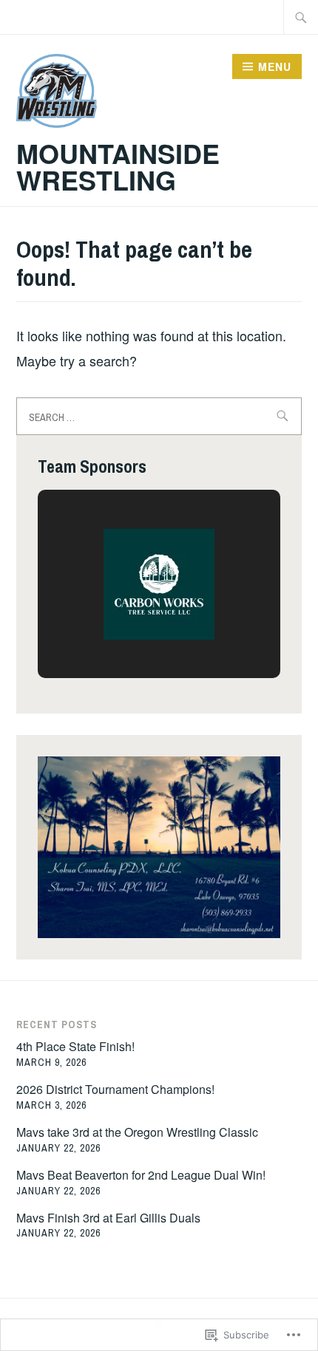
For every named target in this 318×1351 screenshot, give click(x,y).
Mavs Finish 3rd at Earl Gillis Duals (108, 1217)
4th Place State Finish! (75, 1046)
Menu (274, 66)
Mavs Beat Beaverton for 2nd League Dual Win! (140, 1174)
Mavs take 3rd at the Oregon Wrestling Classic (137, 1131)
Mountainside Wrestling (118, 166)
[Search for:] (301, 17)
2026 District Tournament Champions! (115, 1089)
